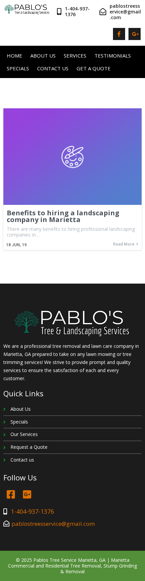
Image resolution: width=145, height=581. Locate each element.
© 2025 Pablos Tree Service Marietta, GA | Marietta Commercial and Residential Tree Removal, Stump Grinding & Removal (72, 566)
